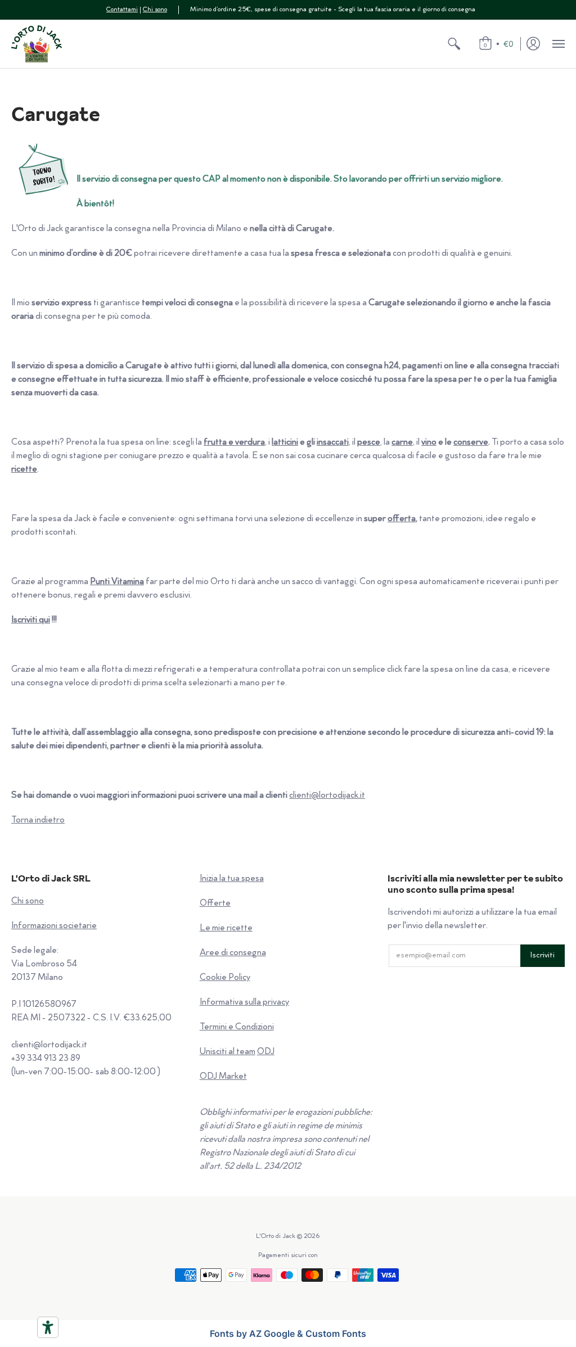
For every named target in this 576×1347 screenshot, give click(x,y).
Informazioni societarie (54, 926)
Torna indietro (38, 820)
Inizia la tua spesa (232, 879)
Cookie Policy (225, 978)
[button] (454, 44)
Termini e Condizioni (237, 1027)
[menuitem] (454, 44)
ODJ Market (223, 1077)
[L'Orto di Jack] (36, 44)
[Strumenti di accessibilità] (47, 1327)
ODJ (265, 1052)
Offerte (215, 903)
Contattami (122, 9)
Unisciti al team (227, 1052)
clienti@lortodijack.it (327, 796)
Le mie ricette (226, 928)
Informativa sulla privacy (244, 1002)
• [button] (499, 43)
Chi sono (155, 9)
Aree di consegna (233, 953)
